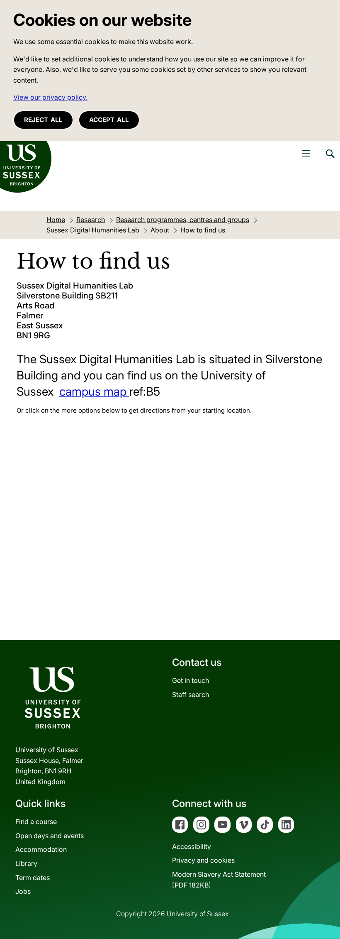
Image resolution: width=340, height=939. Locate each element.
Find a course (36, 821)
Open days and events (49, 835)
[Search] (329, 160)
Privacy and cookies (203, 860)
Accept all (109, 120)
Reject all (43, 120)
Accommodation (41, 849)
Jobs (23, 891)
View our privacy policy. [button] (50, 97)
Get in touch (190, 680)
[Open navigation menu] (306, 153)
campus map (94, 391)
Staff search (190, 694)
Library (26, 863)
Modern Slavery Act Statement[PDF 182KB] (219, 879)
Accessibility (191, 846)
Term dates (32, 877)
